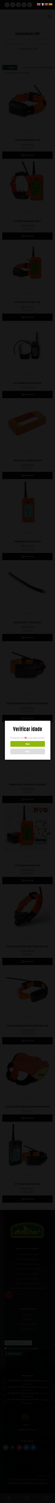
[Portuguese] (47, 4)
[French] (43, 4)
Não (27, 751)
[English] (39, 4)
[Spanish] (51, 4)
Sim (28, 743)
